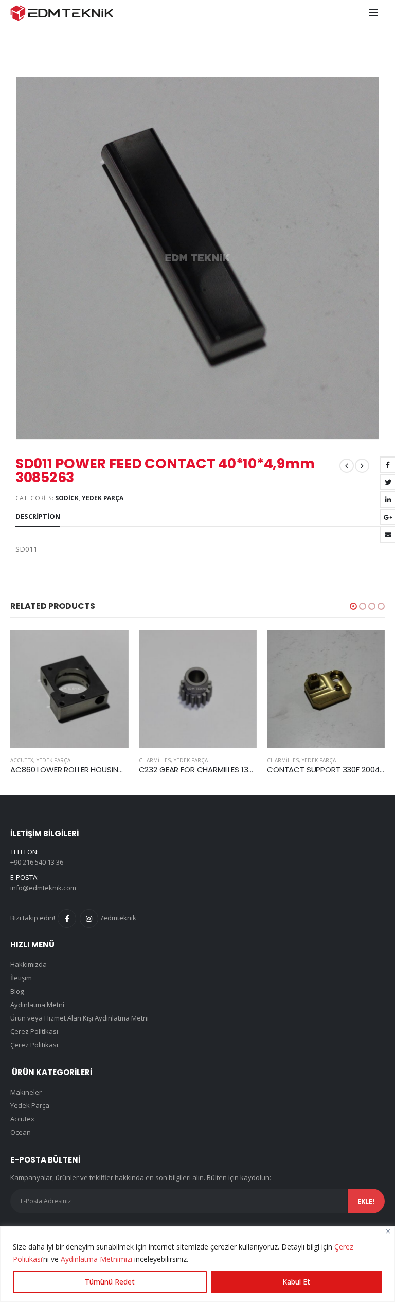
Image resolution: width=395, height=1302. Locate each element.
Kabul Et (296, 1282)
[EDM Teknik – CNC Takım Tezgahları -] (61, 13)
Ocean (20, 1132)
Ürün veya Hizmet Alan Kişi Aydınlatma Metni (79, 1018)
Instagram (89, 918)
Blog (17, 991)
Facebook (67, 918)
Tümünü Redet (110, 1282)
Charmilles (67, 760)
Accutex (22, 1118)
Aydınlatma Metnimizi (96, 1259)
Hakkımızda (28, 964)
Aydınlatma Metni (37, 1004)
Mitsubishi (322, 760)
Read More (24, 647)
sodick (67, 498)
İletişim (21, 977)
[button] (353, 606)
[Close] (388, 1231)
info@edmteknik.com (43, 887)
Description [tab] (37, 516)
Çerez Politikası (34, 1031)
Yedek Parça (102, 498)
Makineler (26, 1092)
